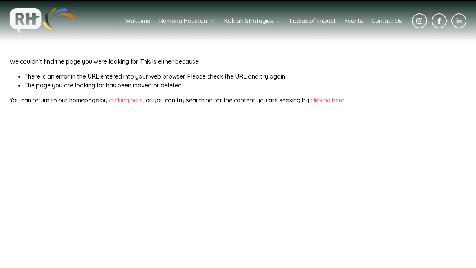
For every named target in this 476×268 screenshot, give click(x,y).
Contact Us (387, 21)
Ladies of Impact (313, 21)
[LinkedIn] (458, 20)
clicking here (126, 100)
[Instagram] (419, 20)
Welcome (137, 21)
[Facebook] (439, 20)
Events (353, 21)
